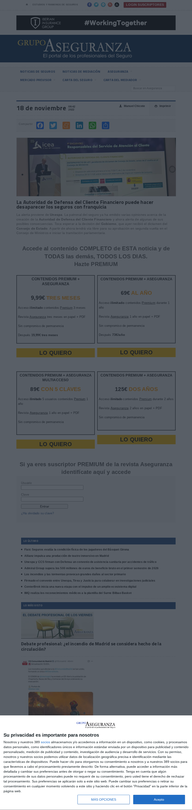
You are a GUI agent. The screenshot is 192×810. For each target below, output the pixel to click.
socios (45, 742)
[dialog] (96, 763)
